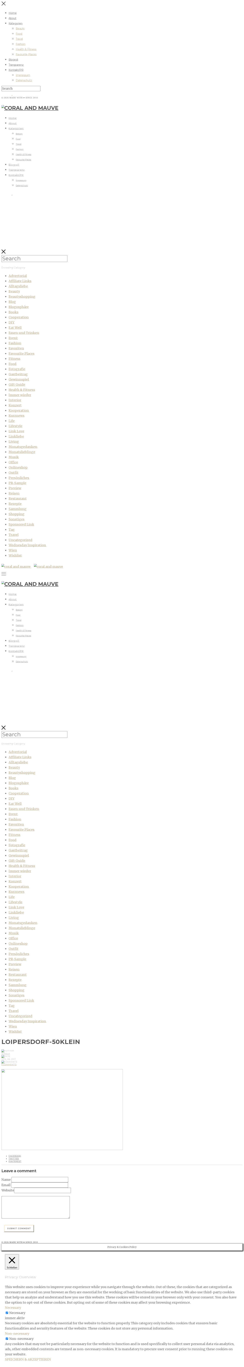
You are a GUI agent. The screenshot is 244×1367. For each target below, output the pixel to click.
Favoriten (16, 348)
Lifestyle (15, 426)
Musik (14, 457)
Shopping (16, 514)
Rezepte (15, 504)
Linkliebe (16, 436)
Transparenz (16, 64)
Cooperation (19, 317)
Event (13, 338)
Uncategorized (20, 540)
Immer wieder (20, 395)
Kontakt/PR (16, 70)
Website (7, 1190)
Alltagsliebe (18, 286)
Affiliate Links (20, 281)
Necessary (17, 1313)
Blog (12, 302)
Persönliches (19, 478)
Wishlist (15, 555)
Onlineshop (18, 467)
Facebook (15, 1156)
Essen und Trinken (24, 333)
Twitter (14, 1158)
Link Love (16, 431)
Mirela (5, 1053)
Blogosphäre (19, 307)
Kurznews (16, 416)
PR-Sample (17, 483)
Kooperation (19, 410)
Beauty (20, 28)
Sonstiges (16, 519)
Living (14, 441)
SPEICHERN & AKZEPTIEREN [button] (28, 1359)
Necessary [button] (13, 1308)
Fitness (14, 359)
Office (13, 462)
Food (19, 33)
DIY (11, 322)
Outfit (13, 473)
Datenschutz (24, 80)
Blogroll (13, 59)
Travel (19, 39)
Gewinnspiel (19, 379)
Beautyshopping (22, 296)
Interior (15, 400)
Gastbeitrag (18, 374)
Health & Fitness (26, 49)
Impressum (23, 75)
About (12, 18)
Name (6, 1180)
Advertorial (18, 276)
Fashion (20, 44)
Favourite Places (26, 54)
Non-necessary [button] (17, 1333)
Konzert (15, 405)
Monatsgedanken (23, 447)
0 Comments (8, 1064)
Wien (13, 550)
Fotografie (17, 369)
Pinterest (15, 1161)
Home (13, 13)
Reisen (14, 493)
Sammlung (17, 509)
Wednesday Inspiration (27, 545)
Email (6, 1185)
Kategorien (16, 23)
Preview (15, 488)
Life (12, 421)
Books (13, 312)
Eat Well (15, 328)
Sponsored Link (21, 524)
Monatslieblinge (22, 452)
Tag (12, 530)
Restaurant (18, 498)
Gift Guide (17, 385)
